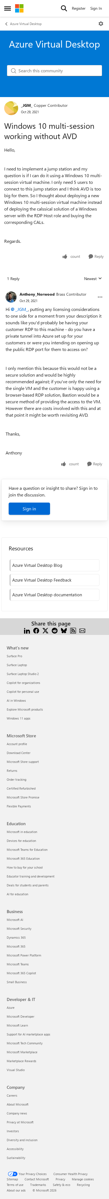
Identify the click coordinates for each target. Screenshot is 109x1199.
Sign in (29, 508)
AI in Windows (16, 700)
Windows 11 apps (18, 718)
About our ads (16, 1190)
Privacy (60, 1179)
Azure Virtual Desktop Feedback (41, 580)
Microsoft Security (19, 928)
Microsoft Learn (17, 1025)
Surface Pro (14, 656)
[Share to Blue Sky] (64, 630)
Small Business (17, 982)
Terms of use (15, 1185)
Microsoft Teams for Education (27, 849)
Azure (11, 1007)
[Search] (64, 8)
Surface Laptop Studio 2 (23, 674)
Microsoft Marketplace (22, 1052)
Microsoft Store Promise (23, 797)
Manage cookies (83, 1179)
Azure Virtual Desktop (26, 23)
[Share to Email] (82, 630)
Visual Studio (16, 1070)
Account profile (17, 744)
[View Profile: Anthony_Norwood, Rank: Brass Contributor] (11, 297)
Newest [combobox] (93, 278)
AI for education (17, 894)
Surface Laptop (17, 665)
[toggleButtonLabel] (101, 24)
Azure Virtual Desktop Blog (37, 565)
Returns (12, 770)
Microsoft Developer (20, 1016)
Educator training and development (30, 876)
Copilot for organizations (23, 683)
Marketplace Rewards (21, 1061)
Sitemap (12, 1179)
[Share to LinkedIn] (27, 630)
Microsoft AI (15, 920)
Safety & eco (61, 1185)
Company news (17, 1113)
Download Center (18, 753)
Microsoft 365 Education (23, 858)
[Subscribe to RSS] (73, 630)
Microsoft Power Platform (24, 955)
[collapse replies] (54, 290)
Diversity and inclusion (22, 1140)
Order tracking (16, 779)
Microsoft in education (22, 832)
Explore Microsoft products (25, 709)
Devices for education (21, 841)
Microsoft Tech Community (24, 1043)
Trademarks (38, 1185)
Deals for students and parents (28, 885)
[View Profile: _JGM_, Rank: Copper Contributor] (11, 108)
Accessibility (15, 1149)
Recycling (83, 1185)
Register (79, 8)
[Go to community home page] (19, 8)
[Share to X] (45, 630)
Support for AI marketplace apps (28, 1034)
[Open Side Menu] (7, 8)
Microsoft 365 (16, 946)
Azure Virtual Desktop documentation (47, 594)
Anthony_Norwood (37, 294)
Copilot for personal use (23, 691)
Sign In (96, 8)
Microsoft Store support (23, 762)
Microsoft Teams (18, 964)
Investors (13, 1131)
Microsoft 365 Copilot (21, 973)
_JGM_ (26, 105)
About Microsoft (18, 1104)
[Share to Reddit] (55, 630)
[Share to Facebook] (36, 630)
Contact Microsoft (37, 1179)
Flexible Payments (19, 806)
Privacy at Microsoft (20, 1122)
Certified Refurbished (21, 788)
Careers (12, 1095)
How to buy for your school (25, 867)
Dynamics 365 (16, 937)
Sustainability (16, 1158)
